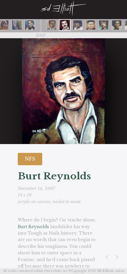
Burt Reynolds (33, 226)
